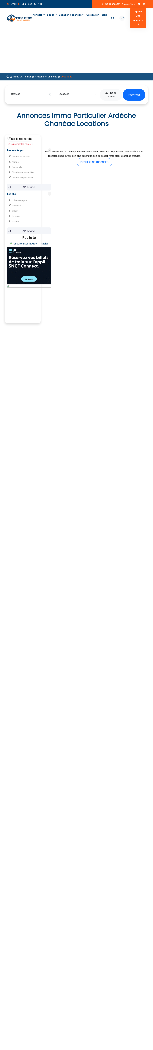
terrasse (15, 216)
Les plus (11, 194)
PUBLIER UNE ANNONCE (93, 162)
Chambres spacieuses (22, 177)
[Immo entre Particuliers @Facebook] (138, 4)
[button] (122, 18)
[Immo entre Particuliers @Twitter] (143, 4)
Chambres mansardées (23, 172)
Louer (50, 14)
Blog (104, 14)
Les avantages (15, 150)
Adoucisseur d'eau (20, 156)
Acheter (37, 14)
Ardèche (39, 76)
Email (13, 4)
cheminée (16, 205)
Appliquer (29, 187)
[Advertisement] (76, 51)
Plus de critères (111, 95)
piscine (15, 221)
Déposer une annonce (138, 16)
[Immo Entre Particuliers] (20, 18)
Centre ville (16, 167)
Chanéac (52, 76)
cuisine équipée (19, 200)
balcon (14, 211)
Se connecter (112, 4)
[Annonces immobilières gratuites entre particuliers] (8, 77)
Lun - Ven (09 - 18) (31, 4)
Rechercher (134, 94)
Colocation (92, 14)
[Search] (112, 18)
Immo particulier (22, 76)
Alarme (15, 162)
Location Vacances (70, 14)
